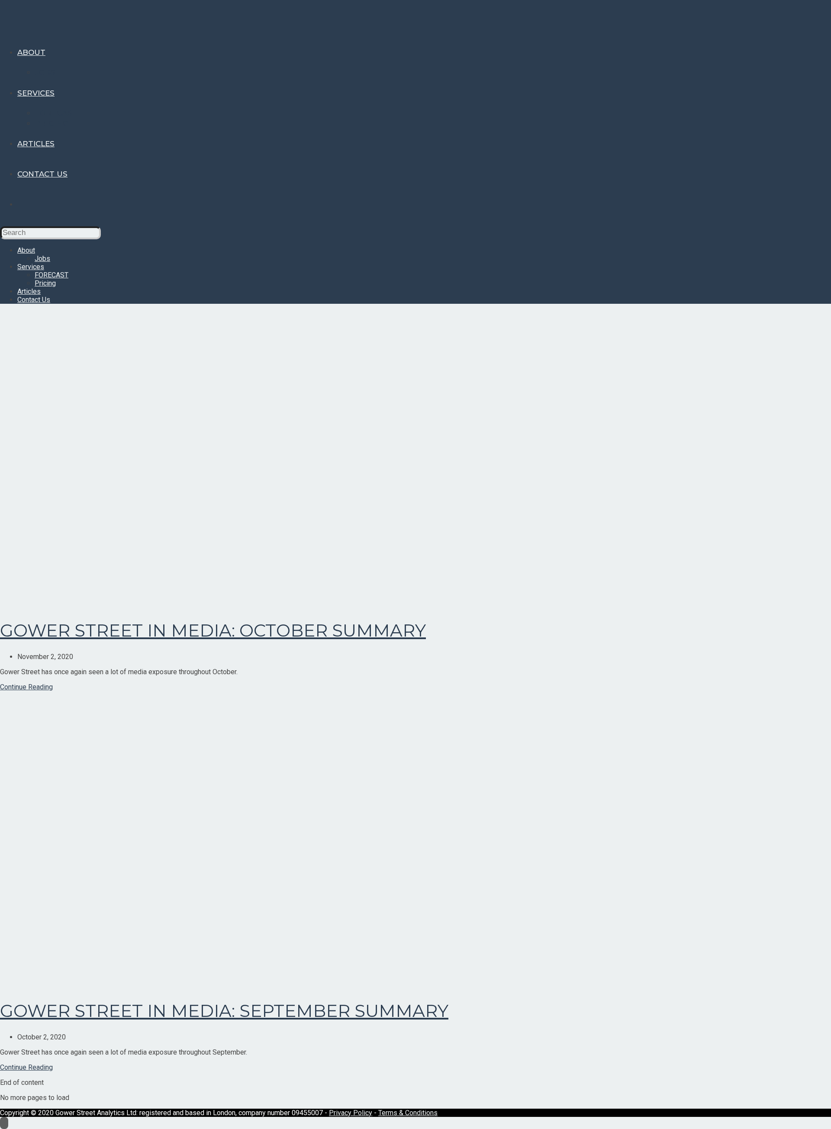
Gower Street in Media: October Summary (213, 630)
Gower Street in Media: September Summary (224, 1010)
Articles (29, 291)
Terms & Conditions (408, 1113)
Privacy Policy (350, 1113)
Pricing (45, 283)
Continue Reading (26, 687)
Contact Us (33, 300)
